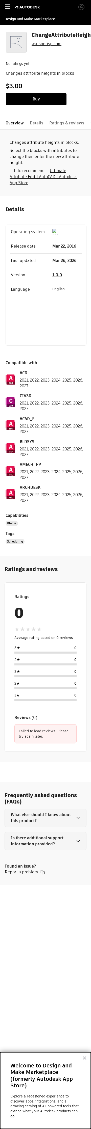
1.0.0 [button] (57, 275)
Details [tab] (36, 123)
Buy (36, 99)
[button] (45, 818)
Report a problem (21, 872)
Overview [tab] (15, 123)
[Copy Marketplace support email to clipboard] (42, 872)
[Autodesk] (28, 7)
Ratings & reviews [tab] (66, 123)
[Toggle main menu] (8, 7)
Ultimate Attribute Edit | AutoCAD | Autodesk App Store (43, 177)
